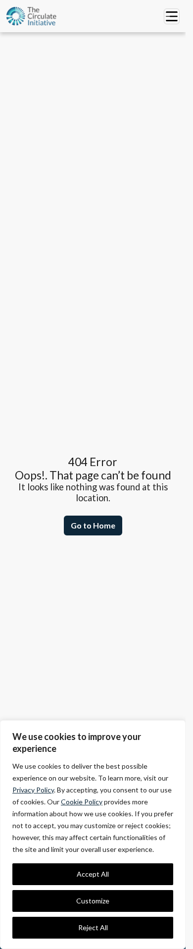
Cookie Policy (81, 801)
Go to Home (93, 525)
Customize (92, 900)
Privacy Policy (33, 790)
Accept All (93, 874)
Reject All (93, 927)
